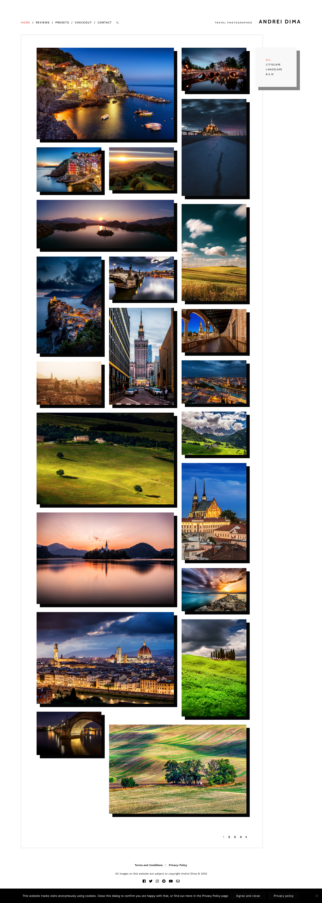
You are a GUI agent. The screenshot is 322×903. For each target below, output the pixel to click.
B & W (270, 74)
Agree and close (248, 896)
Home (25, 22)
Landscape (274, 69)
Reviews (43, 22)
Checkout (83, 22)
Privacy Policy (178, 865)
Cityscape (273, 64)
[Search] (117, 22)
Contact (105, 22)
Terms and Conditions (149, 865)
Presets (62, 22)
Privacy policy (284, 896)
